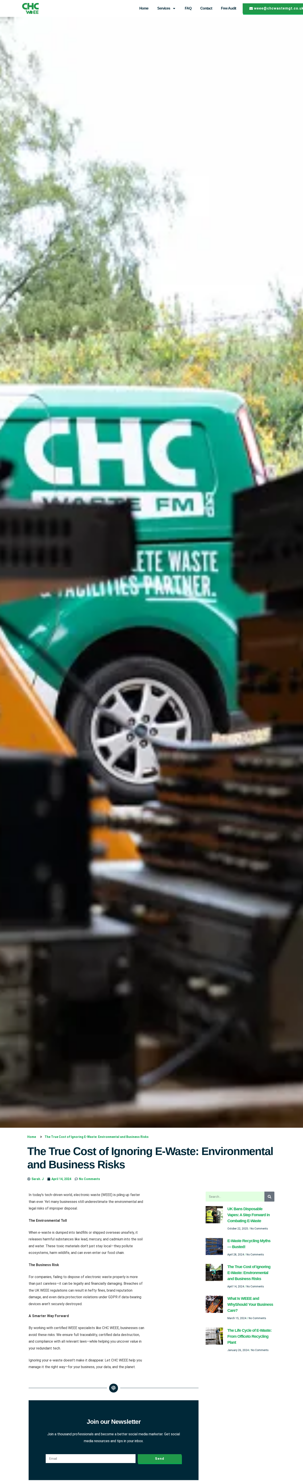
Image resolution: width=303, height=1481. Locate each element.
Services (163, 8)
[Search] (269, 1197)
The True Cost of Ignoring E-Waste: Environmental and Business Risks (248, 1273)
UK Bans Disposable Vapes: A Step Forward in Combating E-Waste (248, 1215)
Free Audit (228, 8)
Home (143, 8)
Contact (206, 8)
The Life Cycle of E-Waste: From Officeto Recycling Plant (249, 1336)
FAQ (188, 8)
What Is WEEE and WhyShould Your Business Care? (250, 1304)
